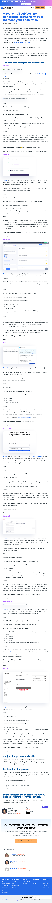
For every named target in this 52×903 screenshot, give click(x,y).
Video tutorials (5, 889)
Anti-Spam (21, 900)
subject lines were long (14, 652)
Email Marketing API (26, 881)
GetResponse (45, 883)
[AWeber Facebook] (22, 898)
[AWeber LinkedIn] (29, 898)
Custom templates (5, 887)
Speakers (34, 883)
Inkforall (5, 538)
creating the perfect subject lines (21, 42)
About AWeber (15, 881)
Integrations (25, 883)
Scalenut (5, 368)
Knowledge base (5, 885)
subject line (28, 809)
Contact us (4, 881)
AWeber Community (6, 883)
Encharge (5, 456)
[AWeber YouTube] (26, 898)
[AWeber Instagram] (27, 898)
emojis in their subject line (25, 417)
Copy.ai (5, 180)
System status (5, 892)
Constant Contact (46, 887)
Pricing (13, 889)
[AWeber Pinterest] (31, 898)
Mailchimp (45, 881)
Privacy (18, 900)
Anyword (5, 274)
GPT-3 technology (37, 456)
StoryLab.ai (6, 707)
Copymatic (6, 609)
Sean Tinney (8, 23)
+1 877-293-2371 (7, 899)
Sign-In (32, 7)
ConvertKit (45, 885)
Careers (13, 883)
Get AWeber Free (40, 7)
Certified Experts (5, 890)
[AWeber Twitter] (24, 898)
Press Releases (35, 881)
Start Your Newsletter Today (26, 841)
